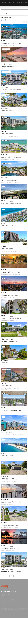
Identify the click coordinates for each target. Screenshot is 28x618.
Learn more (3, 20)
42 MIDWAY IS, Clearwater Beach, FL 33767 (9, 112)
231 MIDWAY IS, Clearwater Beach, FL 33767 (9, 180)
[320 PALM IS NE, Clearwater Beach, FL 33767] (14, 513)
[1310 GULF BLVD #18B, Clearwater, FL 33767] (14, 238)
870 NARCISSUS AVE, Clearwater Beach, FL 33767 (10, 272)
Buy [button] (9, 3)
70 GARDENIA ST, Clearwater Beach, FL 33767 (9, 341)
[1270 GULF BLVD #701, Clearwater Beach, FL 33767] (14, 445)
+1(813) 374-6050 (4, 595)
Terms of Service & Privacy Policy (6, 601)
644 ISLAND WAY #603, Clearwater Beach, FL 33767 (11, 386)
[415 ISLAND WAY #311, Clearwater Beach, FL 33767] (14, 123)
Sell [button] (14, 3)
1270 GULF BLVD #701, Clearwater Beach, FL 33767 (11, 457)
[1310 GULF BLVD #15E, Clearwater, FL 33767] (14, 215)
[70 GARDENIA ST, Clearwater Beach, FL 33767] (14, 329)
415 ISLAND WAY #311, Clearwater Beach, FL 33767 (10, 134)
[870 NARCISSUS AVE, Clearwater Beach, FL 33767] (14, 261)
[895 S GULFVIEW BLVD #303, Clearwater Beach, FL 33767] (14, 306)
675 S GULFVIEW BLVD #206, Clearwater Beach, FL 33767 (12, 434)
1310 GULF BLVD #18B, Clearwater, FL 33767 (9, 249)
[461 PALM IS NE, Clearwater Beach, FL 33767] (14, 468)
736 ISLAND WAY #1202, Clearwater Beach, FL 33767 (11, 410)
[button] (2, 10)
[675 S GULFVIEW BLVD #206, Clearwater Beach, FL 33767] (14, 422)
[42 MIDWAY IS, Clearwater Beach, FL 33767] (14, 100)
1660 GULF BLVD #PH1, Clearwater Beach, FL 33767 (11, 502)
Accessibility (13, 603)
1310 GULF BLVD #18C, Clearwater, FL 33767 (9, 66)
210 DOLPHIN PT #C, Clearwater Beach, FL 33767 (10, 548)
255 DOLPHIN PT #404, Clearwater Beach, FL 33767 (11, 89)
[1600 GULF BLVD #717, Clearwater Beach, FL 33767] (14, 146)
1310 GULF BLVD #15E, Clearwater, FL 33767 (9, 227)
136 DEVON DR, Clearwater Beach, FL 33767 (9, 364)
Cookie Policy (15, 601)
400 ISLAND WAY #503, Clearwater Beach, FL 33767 (11, 43)
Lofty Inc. (6, 599)
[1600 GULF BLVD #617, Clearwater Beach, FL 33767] (14, 559)
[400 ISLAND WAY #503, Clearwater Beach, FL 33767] (14, 31)
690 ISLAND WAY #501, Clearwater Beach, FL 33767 (11, 295)
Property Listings (4, 603)
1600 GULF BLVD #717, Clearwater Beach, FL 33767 (11, 157)
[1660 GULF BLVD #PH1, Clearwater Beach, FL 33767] (14, 491)
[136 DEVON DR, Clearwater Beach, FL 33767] (14, 352)
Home (4, 3)
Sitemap (8, 603)
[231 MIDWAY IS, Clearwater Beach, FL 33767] (14, 168)
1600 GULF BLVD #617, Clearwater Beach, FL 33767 (11, 571)
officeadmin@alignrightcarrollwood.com (18, 595)
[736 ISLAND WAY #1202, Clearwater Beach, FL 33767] (14, 398)
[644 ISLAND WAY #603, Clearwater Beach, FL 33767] (14, 375)
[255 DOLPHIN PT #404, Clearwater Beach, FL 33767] (14, 77)
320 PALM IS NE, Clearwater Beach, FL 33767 (9, 525)
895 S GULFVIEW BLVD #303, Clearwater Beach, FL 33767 (12, 318)
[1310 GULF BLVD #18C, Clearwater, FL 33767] (14, 54)
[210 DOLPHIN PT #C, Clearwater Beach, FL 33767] (14, 536)
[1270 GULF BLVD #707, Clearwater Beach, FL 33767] (14, 191)
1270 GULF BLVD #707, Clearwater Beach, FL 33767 (11, 203)
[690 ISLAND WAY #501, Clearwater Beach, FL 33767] (14, 283)
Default (3, 22)
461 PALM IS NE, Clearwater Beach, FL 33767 (9, 479)
